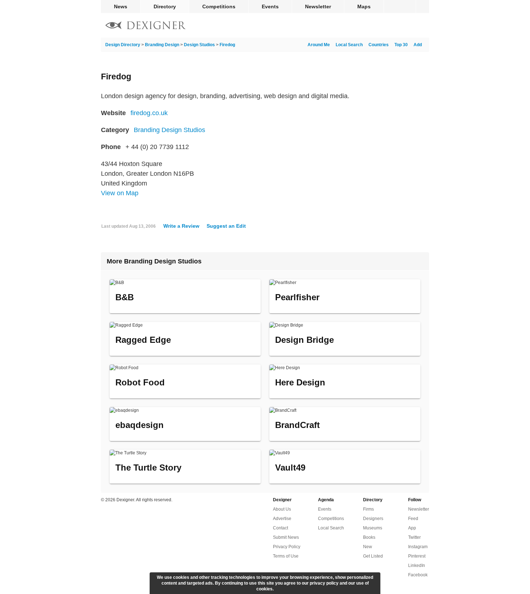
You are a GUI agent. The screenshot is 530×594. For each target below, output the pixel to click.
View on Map (119, 193)
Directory (165, 6)
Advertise (282, 518)
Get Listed (373, 556)
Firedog (227, 44)
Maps (364, 6)
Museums (372, 527)
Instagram (418, 546)
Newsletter (318, 6)
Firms (368, 509)
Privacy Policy (286, 546)
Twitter (414, 537)
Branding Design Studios (169, 130)
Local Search (349, 44)
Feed (413, 518)
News (120, 6)
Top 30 (401, 44)
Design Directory (122, 44)
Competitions (218, 6)
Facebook (418, 574)
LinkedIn (416, 565)
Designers (373, 518)
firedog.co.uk (149, 113)
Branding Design (162, 44)
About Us (282, 509)
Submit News (286, 537)
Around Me (319, 44)
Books (369, 537)
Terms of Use (286, 556)
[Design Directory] (145, 26)
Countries (378, 44)
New (367, 546)
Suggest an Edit (226, 226)
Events (270, 6)
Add (418, 44)
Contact (280, 527)
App (412, 527)
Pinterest (416, 556)
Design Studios (199, 44)
